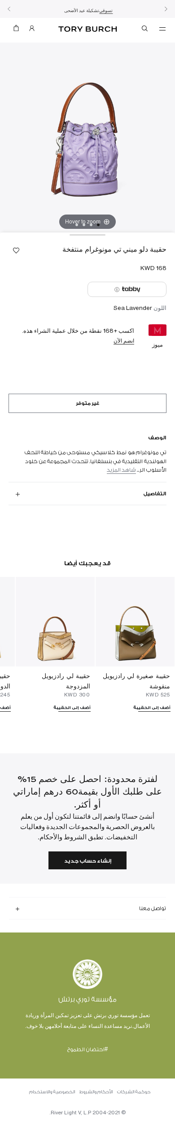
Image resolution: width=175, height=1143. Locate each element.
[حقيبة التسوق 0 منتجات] (16, 30)
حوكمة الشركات (133, 1092)
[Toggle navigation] (162, 28)
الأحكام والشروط (96, 1092)
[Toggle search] (145, 30)
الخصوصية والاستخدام (52, 1092)
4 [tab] (76, 224)
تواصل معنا (152, 908)
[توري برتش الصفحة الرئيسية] (87, 29)
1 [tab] (98, 224)
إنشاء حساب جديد (87, 861)
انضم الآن (124, 340)
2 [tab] (91, 224)
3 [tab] (84, 224)
